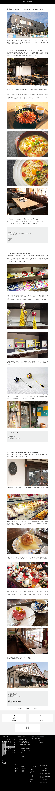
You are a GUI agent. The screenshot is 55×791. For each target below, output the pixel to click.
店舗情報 (22, 766)
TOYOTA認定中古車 (33, 766)
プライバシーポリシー (43, 788)
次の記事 (34, 708)
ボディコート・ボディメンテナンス (33, 774)
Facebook (9, 239)
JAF (40, 766)
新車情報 (16, 768)
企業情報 (22, 771)
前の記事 (20, 708)
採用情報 (22, 770)
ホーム (16, 764)
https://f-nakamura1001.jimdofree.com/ (15, 701)
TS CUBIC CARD (32, 779)
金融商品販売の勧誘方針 (44, 779)
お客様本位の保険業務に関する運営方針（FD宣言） (45, 781)
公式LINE (9, 240)
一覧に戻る (28, 708)
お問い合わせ (38, 742)
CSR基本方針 (49, 788)
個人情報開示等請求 (43, 770)
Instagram (10, 238)
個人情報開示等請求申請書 (44, 772)
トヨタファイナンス (43, 768)
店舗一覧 (23, 756)
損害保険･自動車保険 (43, 765)
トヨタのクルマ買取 (33, 767)
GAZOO (31, 769)
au (30, 781)
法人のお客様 (23, 768)
